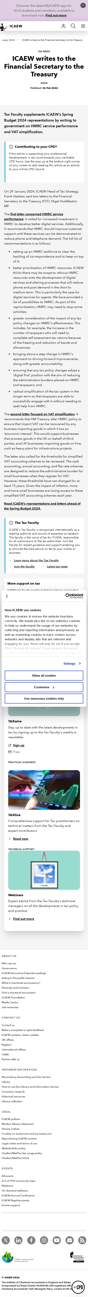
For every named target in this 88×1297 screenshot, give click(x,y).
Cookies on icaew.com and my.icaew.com (27, 1133)
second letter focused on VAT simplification (42, 414)
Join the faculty (24, 566)
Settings (69, 663)
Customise (41, 687)
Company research (13, 1091)
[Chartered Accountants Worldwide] (76, 1257)
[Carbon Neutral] (20, 1257)
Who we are (9, 963)
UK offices (8, 1040)
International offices (14, 1049)
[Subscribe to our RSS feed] (82, 1240)
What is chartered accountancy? (21, 983)
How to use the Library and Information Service (30, 1086)
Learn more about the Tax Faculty (36, 560)
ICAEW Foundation (13, 997)
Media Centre (10, 1002)
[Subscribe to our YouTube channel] (57, 1240)
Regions (6, 1044)
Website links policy (13, 1148)
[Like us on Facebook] (31, 1240)
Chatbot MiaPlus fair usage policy (22, 1153)
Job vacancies (10, 1007)
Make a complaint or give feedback (23, 1030)
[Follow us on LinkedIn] (18, 1240)
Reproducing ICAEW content (19, 1138)
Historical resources (13, 1096)
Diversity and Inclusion (15, 987)
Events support (11, 1205)
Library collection (12, 1101)
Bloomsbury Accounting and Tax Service (26, 1077)
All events (7, 1176)
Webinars (7, 1185)
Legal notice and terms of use (19, 1143)
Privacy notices (10, 1129)
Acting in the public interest (18, 978)
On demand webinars (15, 1190)
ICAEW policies (11, 1119)
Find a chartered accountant (18, 992)
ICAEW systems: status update (20, 1035)
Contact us (8, 1025)
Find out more (56, 15)
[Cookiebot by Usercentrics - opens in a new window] (65, 596)
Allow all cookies (44, 675)
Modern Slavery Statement (18, 1124)
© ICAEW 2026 (11, 1277)
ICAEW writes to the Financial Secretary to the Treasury (52, 40)
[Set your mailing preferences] (69, 1240)
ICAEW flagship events (15, 1200)
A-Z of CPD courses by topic (18, 1181)
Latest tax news (57, 566)
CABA (5, 1054)
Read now (20, 839)
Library (6, 1082)
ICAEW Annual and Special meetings (24, 973)
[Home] (13, 26)
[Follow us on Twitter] (6, 1240)
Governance (9, 968)
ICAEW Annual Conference (18, 1195)
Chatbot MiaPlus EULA (15, 1158)
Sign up (18, 745)
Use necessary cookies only (44, 698)
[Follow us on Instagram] (44, 1240)
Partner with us (11, 1059)
